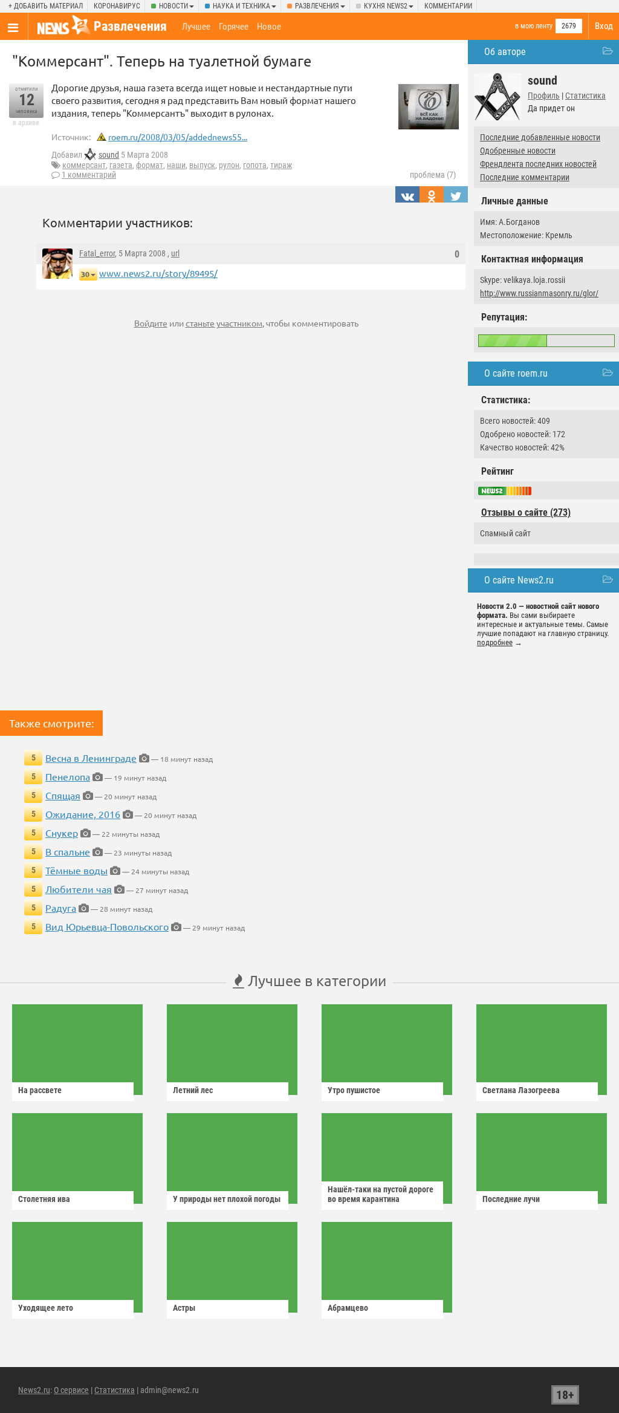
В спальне (67, 851)
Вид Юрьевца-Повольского (107, 926)
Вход (604, 26)
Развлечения (317, 6)
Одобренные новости (518, 150)
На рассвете (40, 1090)
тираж (281, 165)
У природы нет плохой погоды (226, 1199)
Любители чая (78, 889)
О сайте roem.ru (516, 373)
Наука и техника (241, 6)
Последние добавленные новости (540, 137)
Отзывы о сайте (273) (526, 512)
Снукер (61, 833)
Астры (184, 1308)
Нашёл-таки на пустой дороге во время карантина (380, 1194)
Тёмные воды (76, 870)
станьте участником (224, 322)
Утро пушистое (354, 1090)
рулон (229, 165)
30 (85, 274)
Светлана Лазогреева (521, 1090)
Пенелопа (67, 776)
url (175, 253)
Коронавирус (117, 6)
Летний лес (193, 1090)
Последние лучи (511, 1199)
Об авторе (505, 51)
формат (149, 165)
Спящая (62, 795)
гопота (255, 165)
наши (176, 165)
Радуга (60, 907)
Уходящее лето (45, 1308)
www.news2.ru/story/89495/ (158, 273)
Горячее (233, 26)
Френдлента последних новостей (538, 164)
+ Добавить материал (45, 6)
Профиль (544, 95)
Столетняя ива (44, 1199)
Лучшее (196, 26)
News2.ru (34, 1390)
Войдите (150, 322)
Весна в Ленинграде (91, 758)
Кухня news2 (385, 6)
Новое (269, 26)
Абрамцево (348, 1308)
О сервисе (71, 1390)
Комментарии (448, 6)
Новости (173, 6)
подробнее (495, 642)
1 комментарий (89, 175)
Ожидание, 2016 (82, 814)
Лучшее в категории (315, 980)
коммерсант (84, 165)
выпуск (202, 165)
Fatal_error (97, 253)
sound (109, 155)
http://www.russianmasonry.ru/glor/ (539, 293)
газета (120, 165)
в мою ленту (534, 26)
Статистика (585, 95)
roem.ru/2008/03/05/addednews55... (177, 136)
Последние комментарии (524, 177)
